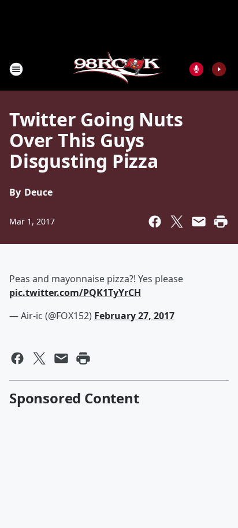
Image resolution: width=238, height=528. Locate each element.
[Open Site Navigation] (16, 69)
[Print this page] (221, 222)
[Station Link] (119, 69)
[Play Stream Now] (219, 69)
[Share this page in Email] (199, 222)
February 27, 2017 (134, 315)
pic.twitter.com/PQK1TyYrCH (75, 292)
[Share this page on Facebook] (155, 222)
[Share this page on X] (177, 222)
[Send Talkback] (196, 69)
